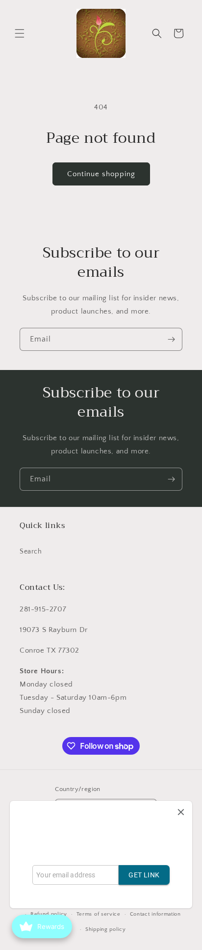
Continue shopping (101, 174)
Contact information (155, 914)
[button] (19, 33)
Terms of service (98, 914)
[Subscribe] (171, 339)
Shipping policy (105, 929)
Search (31, 551)
